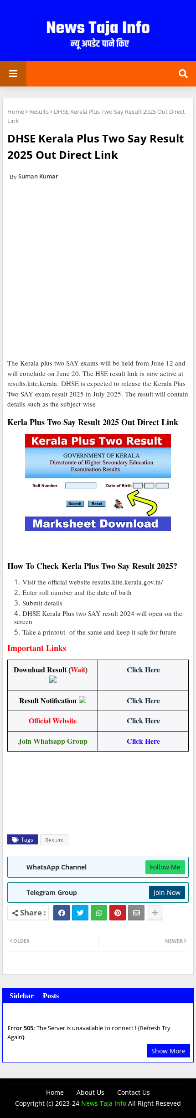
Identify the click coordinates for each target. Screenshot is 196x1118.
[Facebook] (61, 912)
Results (39, 111)
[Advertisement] (98, 275)
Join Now (167, 892)
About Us (90, 1092)
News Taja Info (103, 1103)
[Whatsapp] (99, 912)
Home (15, 111)
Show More (168, 1051)
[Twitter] (80, 912)
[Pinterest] (117, 912)
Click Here (143, 669)
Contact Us (133, 1092)
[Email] (136, 912)
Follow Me (165, 867)
